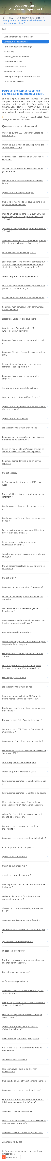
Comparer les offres (13, 61)
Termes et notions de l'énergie (18, 46)
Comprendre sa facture (15, 66)
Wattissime (9, 51)
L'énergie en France (13, 71)
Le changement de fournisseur (18, 36)
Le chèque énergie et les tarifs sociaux (22, 76)
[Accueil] (4, 17)
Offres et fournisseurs (14, 81)
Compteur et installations (16, 41)
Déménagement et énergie (16, 56)
